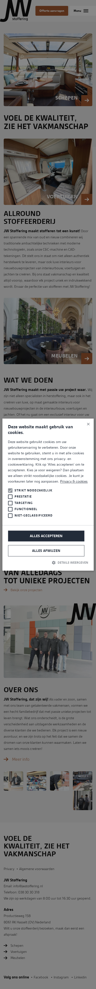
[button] (48, 562)
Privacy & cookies (74, 481)
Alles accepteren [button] (46, 536)
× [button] (88, 424)
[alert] (48, 494)
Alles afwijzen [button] (46, 550)
